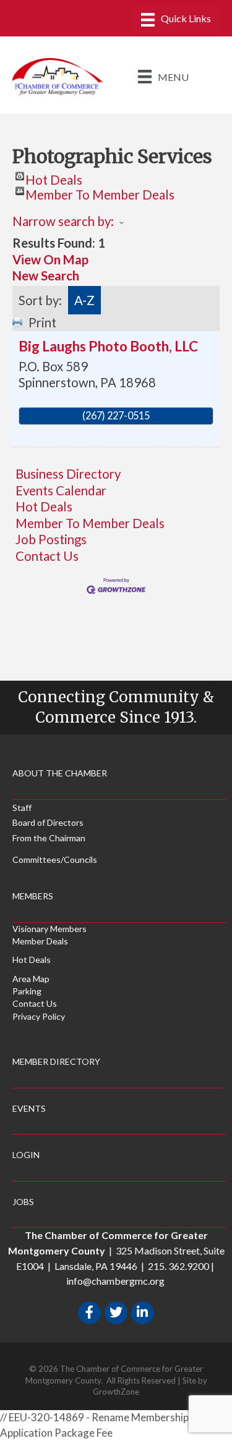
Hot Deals (53, 176)
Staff (22, 807)
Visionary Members (49, 928)
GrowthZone (116, 1392)
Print (42, 322)
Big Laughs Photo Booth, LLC (108, 346)
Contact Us (47, 555)
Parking (26, 991)
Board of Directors (48, 822)
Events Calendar (60, 490)
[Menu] (176, 19)
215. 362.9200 (178, 1266)
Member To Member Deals (99, 191)
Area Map (30, 978)
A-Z (84, 300)
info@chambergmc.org (115, 1281)
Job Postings (51, 539)
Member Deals (40, 941)
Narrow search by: (63, 221)
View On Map (50, 259)
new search (45, 275)
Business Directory (68, 473)
